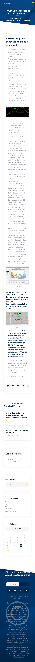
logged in (20, 459)
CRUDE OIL (8, 509)
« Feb (7, 550)
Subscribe (24, 584)
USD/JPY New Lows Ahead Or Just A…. (17, 431)
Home (11, 19)
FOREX (7, 502)
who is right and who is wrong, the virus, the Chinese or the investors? (16, 415)
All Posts (18, 19)
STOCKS (7, 504)
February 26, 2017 (13, 436)
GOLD (7, 506)
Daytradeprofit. (12, 596)
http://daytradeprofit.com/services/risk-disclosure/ (18, 656)
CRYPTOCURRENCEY (11, 511)
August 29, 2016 (11, 33)
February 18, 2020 (13, 421)
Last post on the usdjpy (16, 123)
